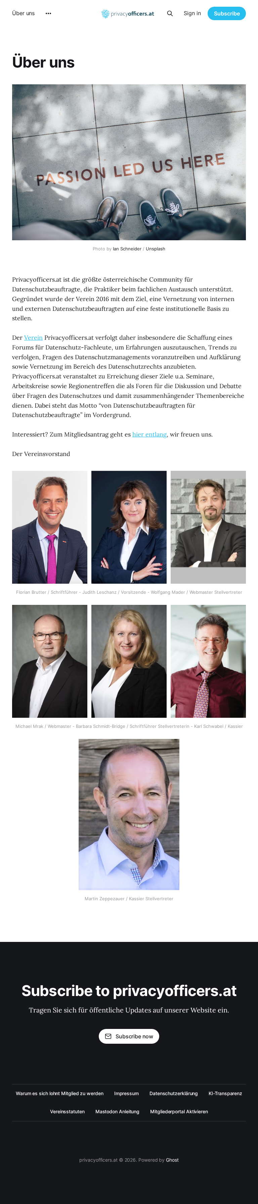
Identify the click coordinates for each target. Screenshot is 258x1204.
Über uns (23, 13)
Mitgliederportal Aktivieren (179, 1111)
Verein (33, 337)
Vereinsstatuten (67, 1111)
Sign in (192, 13)
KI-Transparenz (225, 1093)
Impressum (126, 1093)
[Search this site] (170, 13)
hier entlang (149, 434)
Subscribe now (134, 1036)
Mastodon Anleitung (117, 1111)
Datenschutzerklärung (173, 1093)
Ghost (172, 1160)
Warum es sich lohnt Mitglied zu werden (59, 1093)
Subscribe (227, 13)
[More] (48, 13)
